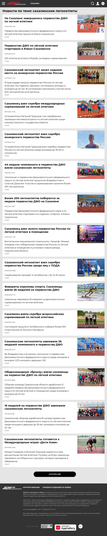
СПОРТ (7, 37)
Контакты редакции (31, 487)
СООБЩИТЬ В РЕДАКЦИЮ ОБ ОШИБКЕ (57, 487)
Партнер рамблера (32, 526)
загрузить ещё (55, 474)
